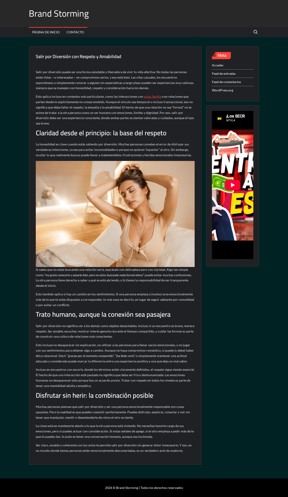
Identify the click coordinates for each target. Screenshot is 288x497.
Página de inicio (46, 32)
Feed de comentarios (226, 82)
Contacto (75, 32)
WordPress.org (222, 90)
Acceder (218, 65)
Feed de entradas (224, 73)
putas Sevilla (152, 96)
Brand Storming (59, 13)
